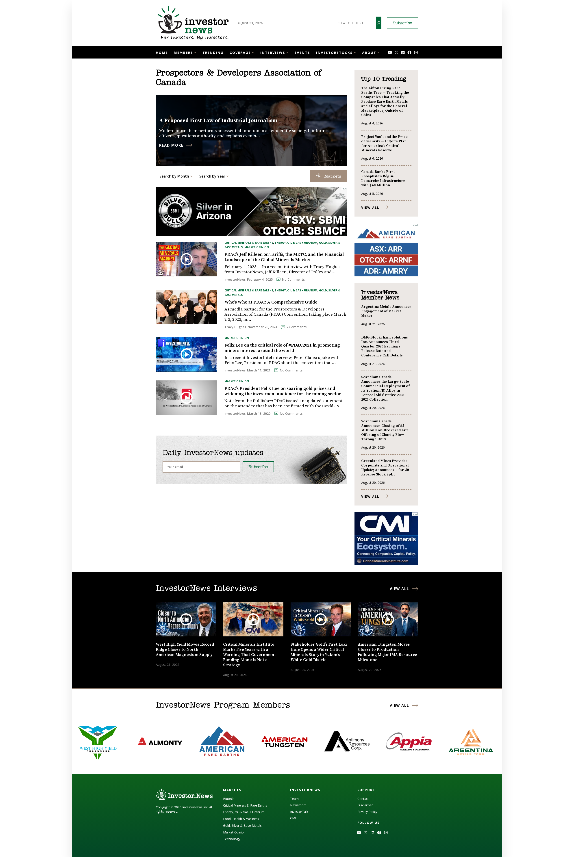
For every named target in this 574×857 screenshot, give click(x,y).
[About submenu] (378, 52)
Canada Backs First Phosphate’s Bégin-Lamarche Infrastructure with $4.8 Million (383, 178)
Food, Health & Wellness (241, 819)
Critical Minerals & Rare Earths (248, 243)
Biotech (228, 798)
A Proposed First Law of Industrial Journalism (218, 120)
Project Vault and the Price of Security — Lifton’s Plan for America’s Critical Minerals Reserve (384, 143)
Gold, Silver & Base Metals (242, 825)
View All (370, 207)
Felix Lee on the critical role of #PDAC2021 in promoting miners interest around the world (282, 348)
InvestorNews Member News (380, 295)
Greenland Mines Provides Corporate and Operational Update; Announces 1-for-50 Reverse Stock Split (385, 468)
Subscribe (402, 23)
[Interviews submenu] (287, 52)
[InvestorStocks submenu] (355, 52)
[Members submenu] (195, 52)
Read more (171, 145)
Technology (231, 839)
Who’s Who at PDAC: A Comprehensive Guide (270, 302)
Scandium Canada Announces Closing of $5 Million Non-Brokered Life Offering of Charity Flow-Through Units (385, 430)
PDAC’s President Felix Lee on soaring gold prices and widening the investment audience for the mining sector (282, 391)
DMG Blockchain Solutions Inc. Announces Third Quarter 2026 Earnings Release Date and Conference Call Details (384, 346)
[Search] (378, 23)
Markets (332, 177)
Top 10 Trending (383, 79)
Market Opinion (256, 247)
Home (162, 52)
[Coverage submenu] (253, 52)
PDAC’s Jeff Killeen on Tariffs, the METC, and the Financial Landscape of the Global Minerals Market (284, 257)
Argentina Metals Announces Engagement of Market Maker (386, 311)
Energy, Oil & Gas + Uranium (296, 243)
